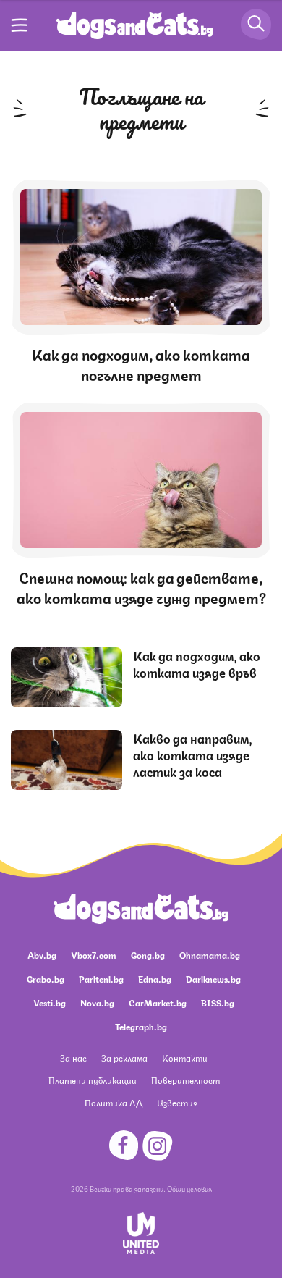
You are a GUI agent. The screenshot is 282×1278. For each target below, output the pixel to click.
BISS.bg (217, 1002)
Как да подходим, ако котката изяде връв (196, 664)
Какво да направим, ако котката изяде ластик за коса (192, 754)
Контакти (185, 1057)
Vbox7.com (93, 955)
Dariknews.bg (213, 978)
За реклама (124, 1057)
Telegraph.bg (141, 1026)
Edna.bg (154, 978)
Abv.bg (41, 955)
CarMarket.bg (158, 1002)
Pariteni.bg (101, 978)
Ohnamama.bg (209, 955)
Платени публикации (92, 1080)
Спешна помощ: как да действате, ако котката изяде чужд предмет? (141, 587)
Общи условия (189, 1188)
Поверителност (185, 1080)
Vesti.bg (49, 1002)
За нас (73, 1057)
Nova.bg (97, 1002)
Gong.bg (148, 955)
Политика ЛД (113, 1102)
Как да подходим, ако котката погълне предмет (141, 363)
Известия (177, 1102)
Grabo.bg (45, 978)
